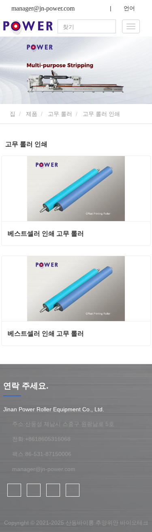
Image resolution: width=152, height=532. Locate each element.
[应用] (111, 27)
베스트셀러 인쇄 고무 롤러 (46, 233)
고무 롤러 (60, 114)
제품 (31, 114)
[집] (28, 27)
